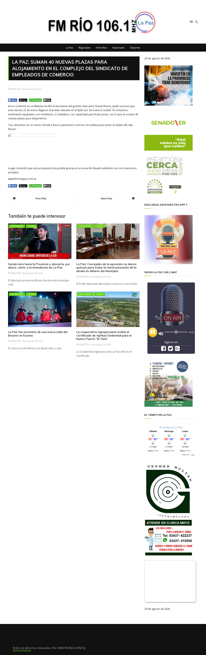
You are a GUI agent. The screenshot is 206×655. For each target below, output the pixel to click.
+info (192, 454)
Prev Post (41, 198)
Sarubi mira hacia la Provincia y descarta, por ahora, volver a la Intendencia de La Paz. (39, 265)
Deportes (135, 47)
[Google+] (177, 349)
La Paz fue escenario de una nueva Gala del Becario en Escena (37, 333)
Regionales (84, 47)
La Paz (69, 47)
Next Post (106, 198)
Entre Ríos (101, 47)
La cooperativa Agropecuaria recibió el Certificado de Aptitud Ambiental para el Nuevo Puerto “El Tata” (103, 335)
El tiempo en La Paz (171, 427)
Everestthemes (22, 650)
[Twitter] (170, 349)
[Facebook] (163, 349)
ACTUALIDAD (17, 226)
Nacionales (118, 47)
